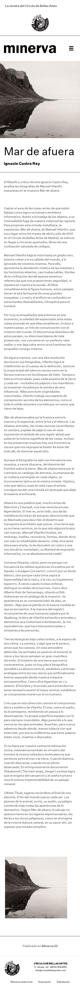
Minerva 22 (50, 946)
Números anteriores (21, 981)
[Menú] (71, 48)
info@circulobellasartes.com (50, 970)
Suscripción (44, 981)
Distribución (63, 981)
